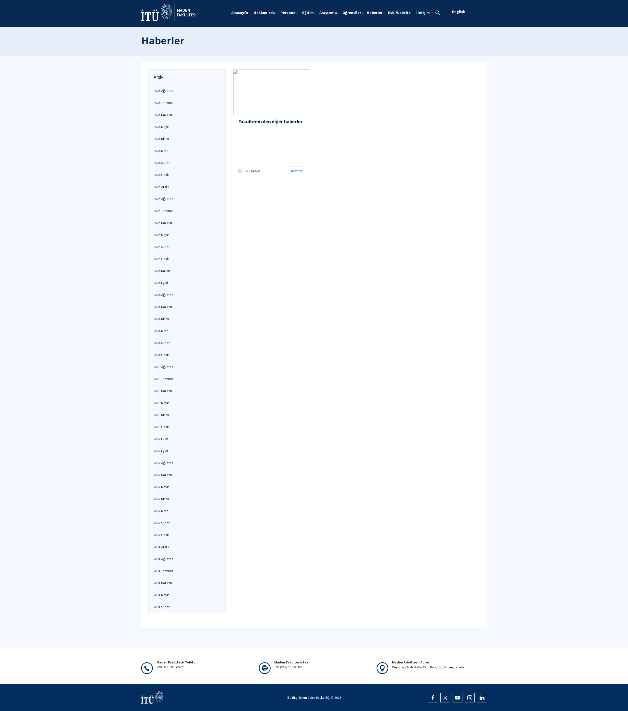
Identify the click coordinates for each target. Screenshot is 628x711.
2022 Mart (161, 511)
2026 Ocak (161, 174)
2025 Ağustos (163, 198)
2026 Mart (161, 150)
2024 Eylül (161, 283)
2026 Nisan (161, 138)
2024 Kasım (162, 271)
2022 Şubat (162, 523)
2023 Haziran (163, 391)
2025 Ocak (161, 259)
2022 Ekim (161, 439)
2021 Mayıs (162, 595)
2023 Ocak (161, 427)
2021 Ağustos (163, 559)
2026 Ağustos (163, 90)
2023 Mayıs (162, 403)
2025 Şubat (162, 247)
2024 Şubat (162, 343)
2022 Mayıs (162, 487)
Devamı (296, 171)
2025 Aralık (161, 186)
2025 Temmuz (163, 210)
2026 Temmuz (163, 102)
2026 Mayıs (162, 126)
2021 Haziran (163, 583)
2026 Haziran (163, 114)
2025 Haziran (163, 223)
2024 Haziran (163, 307)
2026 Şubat (162, 162)
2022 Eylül (161, 451)
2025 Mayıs (162, 235)
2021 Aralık (161, 547)
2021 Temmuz (163, 571)
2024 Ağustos (163, 295)
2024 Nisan (161, 319)
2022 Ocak (161, 535)
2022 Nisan (161, 499)
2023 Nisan (161, 415)
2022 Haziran (163, 475)
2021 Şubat (162, 607)
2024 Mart (161, 331)
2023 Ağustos (163, 367)
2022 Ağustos (163, 463)
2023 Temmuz (163, 379)
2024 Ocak (161, 355)
